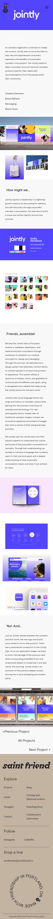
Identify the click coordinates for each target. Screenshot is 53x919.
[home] (5, 8)
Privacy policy (38, 916)
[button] (47, 7)
